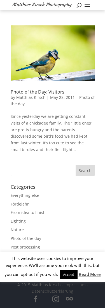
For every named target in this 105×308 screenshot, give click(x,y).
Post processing (25, 247)
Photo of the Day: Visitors (37, 92)
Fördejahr (20, 204)
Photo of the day (26, 238)
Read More (90, 274)
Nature (17, 229)
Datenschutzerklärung (52, 291)
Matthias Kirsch (31, 97)
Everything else (25, 195)
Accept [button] (68, 274)
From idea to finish (28, 212)
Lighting (18, 221)
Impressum (75, 284)
